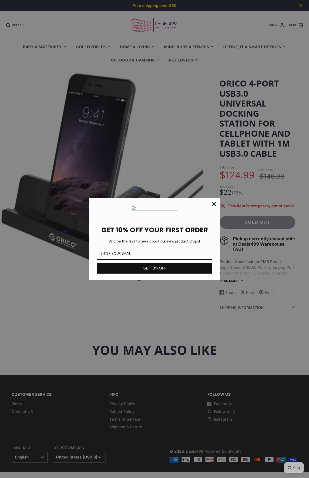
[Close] (214, 204)
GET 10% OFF (154, 268)
